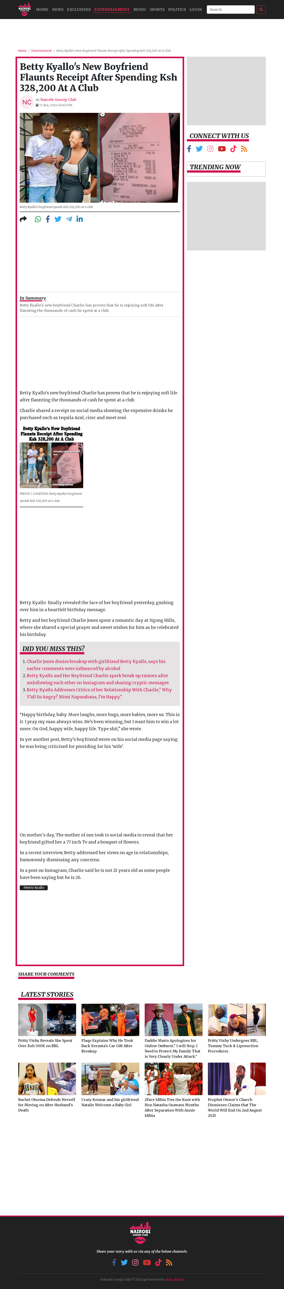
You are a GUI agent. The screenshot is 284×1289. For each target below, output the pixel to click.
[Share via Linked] (80, 220)
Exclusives (79, 9)
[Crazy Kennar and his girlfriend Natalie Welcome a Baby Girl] (110, 1078)
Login (195, 9)
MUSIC (139, 9)
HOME (42, 9)
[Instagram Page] (210, 150)
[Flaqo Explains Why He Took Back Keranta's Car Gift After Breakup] (110, 1019)
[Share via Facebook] (47, 220)
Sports (157, 9)
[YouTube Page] (222, 150)
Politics (177, 9)
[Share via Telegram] (69, 220)
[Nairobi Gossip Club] (24, 9)
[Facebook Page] (189, 150)
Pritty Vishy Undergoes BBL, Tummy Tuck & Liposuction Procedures (233, 1045)
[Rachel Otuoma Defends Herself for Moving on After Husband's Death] (47, 1078)
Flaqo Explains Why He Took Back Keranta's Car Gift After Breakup (107, 1045)
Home (22, 51)
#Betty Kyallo (33, 888)
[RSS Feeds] (244, 150)
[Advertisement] (142, 32)
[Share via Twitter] (57, 220)
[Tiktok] (233, 150)
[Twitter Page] (199, 150)
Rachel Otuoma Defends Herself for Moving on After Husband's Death (46, 1104)
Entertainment (112, 9)
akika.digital (174, 1279)
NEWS (57, 9)
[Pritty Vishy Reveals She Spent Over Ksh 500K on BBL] (47, 1019)
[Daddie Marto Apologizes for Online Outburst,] (174, 1019)
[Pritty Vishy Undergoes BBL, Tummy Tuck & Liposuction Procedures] (237, 1019)
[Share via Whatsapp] (38, 220)
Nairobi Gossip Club (58, 99)
